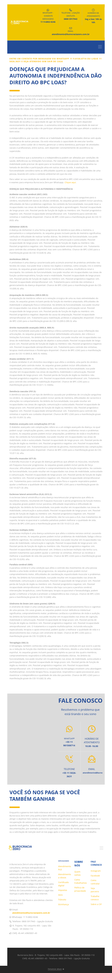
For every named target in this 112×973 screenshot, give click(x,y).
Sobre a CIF (96, 904)
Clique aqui (70, 182)
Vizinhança (63, 904)
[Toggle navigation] (101, 47)
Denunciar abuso (55, 969)
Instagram (96, 870)
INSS (60, 895)
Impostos (62, 890)
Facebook (95, 875)
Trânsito (62, 899)
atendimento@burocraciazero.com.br (31, 912)
